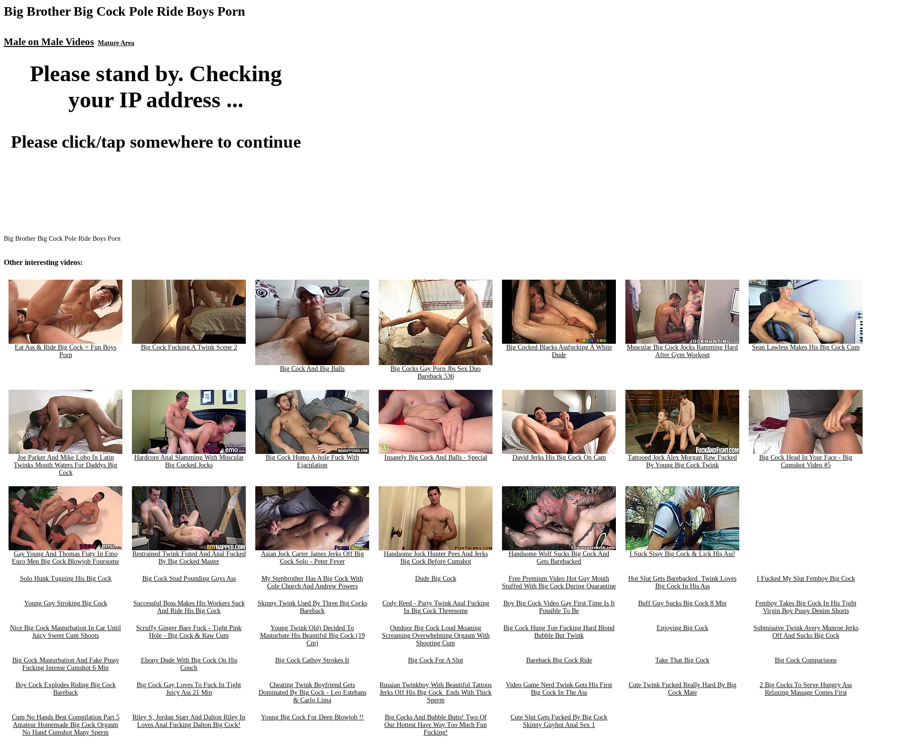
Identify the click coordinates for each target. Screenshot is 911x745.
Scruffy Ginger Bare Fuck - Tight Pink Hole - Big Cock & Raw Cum (189, 631)
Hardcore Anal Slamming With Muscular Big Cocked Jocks (189, 461)
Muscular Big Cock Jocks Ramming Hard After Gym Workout (682, 351)
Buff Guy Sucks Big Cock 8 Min (682, 603)
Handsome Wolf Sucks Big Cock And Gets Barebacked (559, 557)
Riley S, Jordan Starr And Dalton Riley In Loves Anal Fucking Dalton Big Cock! (188, 721)
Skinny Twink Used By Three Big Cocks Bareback (312, 607)
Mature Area (116, 43)
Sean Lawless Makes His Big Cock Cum (806, 347)
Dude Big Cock (435, 578)
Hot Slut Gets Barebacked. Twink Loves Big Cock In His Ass (682, 582)
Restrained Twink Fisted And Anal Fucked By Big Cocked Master (189, 557)
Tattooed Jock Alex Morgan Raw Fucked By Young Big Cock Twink (682, 461)
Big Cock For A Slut (435, 660)
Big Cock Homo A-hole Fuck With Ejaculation (312, 461)
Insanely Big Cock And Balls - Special (435, 457)
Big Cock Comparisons (806, 660)
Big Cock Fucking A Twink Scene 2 (189, 347)
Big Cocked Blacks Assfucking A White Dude (559, 351)
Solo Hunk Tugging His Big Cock (66, 578)
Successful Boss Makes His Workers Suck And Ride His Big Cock (189, 607)
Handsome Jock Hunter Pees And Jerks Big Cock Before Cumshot (436, 557)
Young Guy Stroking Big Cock (65, 603)
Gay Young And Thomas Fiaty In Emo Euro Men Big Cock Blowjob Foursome (65, 557)
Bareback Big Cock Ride (559, 660)
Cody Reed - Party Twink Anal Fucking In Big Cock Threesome (435, 607)
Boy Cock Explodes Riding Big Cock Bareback (66, 688)
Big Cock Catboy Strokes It (312, 660)
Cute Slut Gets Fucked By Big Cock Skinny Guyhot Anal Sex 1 (559, 721)
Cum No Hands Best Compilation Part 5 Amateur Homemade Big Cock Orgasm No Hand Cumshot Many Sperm (66, 725)
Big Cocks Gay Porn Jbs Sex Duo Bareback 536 (435, 372)
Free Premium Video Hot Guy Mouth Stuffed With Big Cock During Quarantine (559, 582)
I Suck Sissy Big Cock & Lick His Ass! (682, 553)
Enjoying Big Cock (682, 628)
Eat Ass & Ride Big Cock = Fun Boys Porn (65, 351)
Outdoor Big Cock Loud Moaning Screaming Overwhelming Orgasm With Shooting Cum (436, 635)
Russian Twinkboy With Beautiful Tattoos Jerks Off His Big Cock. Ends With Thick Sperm (436, 692)
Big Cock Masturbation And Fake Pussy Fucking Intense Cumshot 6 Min (65, 664)
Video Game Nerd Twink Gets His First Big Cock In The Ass (559, 688)
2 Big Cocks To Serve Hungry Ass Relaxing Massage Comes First (806, 688)
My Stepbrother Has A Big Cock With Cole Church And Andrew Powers (312, 582)
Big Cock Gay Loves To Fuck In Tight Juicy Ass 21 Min (189, 688)
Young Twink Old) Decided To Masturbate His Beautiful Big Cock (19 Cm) (312, 635)
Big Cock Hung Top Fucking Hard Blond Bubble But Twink (558, 631)
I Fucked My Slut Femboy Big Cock (806, 578)
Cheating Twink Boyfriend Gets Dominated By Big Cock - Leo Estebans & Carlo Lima (312, 692)
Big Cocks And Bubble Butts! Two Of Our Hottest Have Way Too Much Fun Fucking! (435, 725)
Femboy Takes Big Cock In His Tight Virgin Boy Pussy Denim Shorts (805, 607)
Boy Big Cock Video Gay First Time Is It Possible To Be (559, 607)
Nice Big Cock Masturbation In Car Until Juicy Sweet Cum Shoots (65, 631)
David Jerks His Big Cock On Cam (559, 457)
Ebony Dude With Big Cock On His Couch (189, 664)
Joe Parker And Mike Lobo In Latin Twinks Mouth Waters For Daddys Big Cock (65, 465)
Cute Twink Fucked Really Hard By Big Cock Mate (682, 688)
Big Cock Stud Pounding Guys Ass (189, 578)
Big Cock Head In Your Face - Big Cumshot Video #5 (805, 461)
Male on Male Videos (49, 41)
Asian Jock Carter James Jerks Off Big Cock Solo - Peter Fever (312, 557)
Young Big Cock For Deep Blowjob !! (312, 717)
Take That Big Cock (682, 660)
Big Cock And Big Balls (312, 368)
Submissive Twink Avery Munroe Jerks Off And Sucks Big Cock (805, 631)
